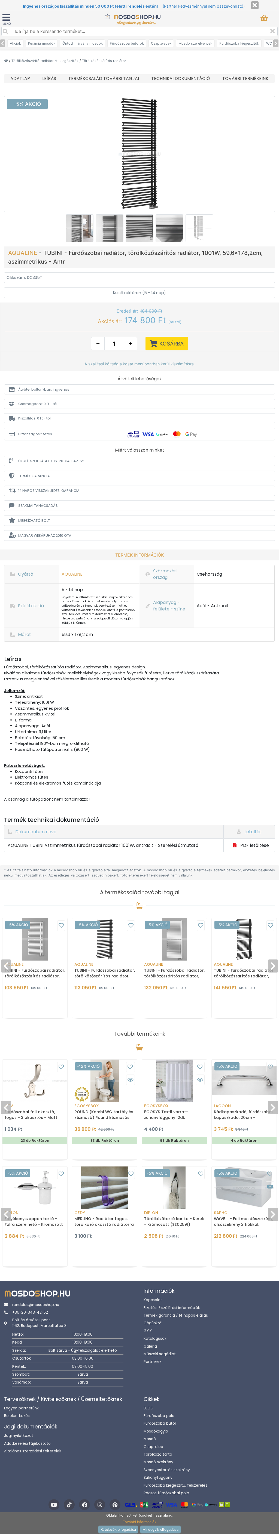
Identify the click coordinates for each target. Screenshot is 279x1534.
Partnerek (153, 1361)
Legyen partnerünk (21, 1408)
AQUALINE (23, 252)
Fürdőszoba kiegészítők (239, 43)
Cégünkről (153, 1323)
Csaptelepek (161, 43)
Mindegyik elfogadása (160, 1529)
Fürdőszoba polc (159, 1415)
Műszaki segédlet (160, 1354)
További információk (139, 1522)
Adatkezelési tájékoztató (27, 1443)
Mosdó (150, 1439)
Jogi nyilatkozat (18, 1435)
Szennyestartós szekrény (167, 1470)
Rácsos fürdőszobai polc (166, 1493)
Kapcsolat (153, 1299)
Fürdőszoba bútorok (127, 43)
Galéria (150, 1346)
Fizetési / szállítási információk (172, 1307)
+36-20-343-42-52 (30, 1312)
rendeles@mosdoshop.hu (35, 1304)
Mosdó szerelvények (195, 43)
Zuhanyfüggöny (158, 1477)
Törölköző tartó (158, 1454)
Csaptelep (153, 1446)
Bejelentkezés (17, 1415)
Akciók (15, 43)
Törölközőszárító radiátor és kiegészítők (45, 61)
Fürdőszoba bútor (160, 1423)
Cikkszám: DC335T (24, 277)
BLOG (148, 1408)
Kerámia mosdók (41, 43)
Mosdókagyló (156, 1431)
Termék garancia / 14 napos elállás (176, 1315)
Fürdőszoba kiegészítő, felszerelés (175, 1485)
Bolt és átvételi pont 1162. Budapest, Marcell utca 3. (39, 1322)
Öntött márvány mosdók (82, 43)
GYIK (148, 1331)
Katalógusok (155, 1338)
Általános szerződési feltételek (32, 1451)
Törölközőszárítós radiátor (104, 61)
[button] (139, 389)
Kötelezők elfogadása (118, 1529)
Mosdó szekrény (158, 1462)
